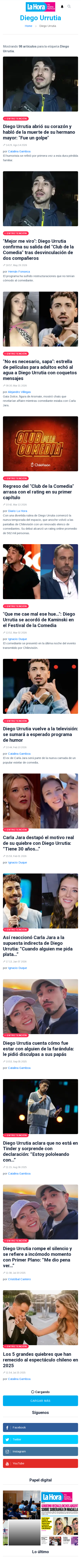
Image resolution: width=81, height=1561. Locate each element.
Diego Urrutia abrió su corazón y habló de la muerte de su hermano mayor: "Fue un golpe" (39, 132)
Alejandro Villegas (19, 392)
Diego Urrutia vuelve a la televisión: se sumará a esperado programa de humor (40, 734)
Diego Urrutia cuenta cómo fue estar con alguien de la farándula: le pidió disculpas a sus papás (38, 1048)
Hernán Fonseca (19, 271)
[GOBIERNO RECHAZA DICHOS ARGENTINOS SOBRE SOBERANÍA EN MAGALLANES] (58, 1518)
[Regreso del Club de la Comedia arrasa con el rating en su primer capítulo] (40, 443)
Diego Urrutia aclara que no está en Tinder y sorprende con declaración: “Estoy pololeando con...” (40, 1151)
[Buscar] (69, 7)
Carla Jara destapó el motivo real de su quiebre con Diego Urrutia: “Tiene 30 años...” (38, 843)
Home (28, 25)
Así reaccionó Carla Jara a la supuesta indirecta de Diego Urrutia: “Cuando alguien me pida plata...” (38, 946)
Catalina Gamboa (19, 151)
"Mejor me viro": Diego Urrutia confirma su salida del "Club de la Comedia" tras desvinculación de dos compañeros (38, 249)
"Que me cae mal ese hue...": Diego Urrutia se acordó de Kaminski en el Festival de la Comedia (39, 619)
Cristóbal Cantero (19, 1279)
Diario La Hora (17, 511)
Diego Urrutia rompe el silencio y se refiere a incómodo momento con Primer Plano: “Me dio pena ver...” (37, 1257)
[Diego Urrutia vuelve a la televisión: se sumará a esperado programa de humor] (40, 686)
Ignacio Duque (17, 639)
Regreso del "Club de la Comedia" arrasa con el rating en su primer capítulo (38, 491)
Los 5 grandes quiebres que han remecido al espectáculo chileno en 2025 (40, 1359)
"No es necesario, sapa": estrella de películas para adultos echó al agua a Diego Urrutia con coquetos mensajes (40, 370)
